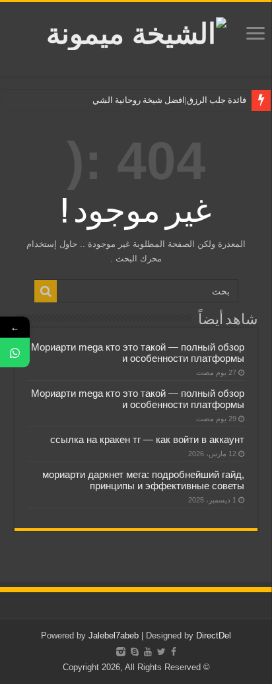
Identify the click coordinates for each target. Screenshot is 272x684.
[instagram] (121, 652)
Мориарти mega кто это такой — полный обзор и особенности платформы (137, 352)
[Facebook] (174, 652)
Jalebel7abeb (113, 635)
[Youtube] (148, 652)
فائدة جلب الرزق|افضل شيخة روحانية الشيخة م (163, 100)
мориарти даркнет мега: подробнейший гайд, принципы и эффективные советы (143, 480)
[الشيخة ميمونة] (136, 31)
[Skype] (134, 652)
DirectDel (213, 635)
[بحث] (45, 291)
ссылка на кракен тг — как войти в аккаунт (147, 439)
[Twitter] (161, 652)
